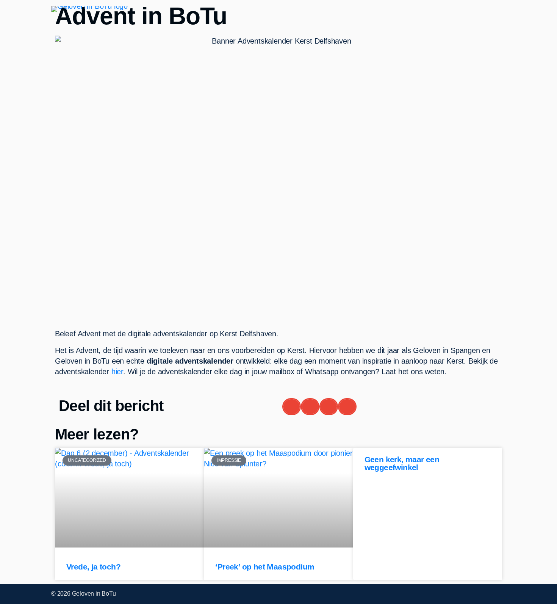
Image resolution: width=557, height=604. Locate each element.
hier (117, 371)
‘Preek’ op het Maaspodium (264, 566)
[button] (291, 406)
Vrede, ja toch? (93, 566)
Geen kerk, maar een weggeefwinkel (402, 463)
